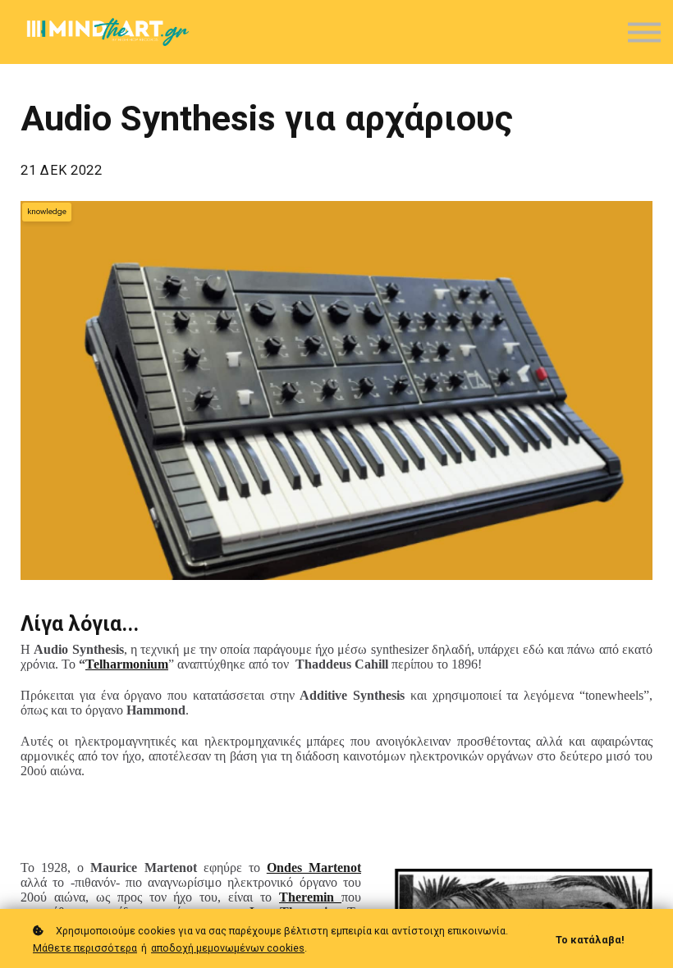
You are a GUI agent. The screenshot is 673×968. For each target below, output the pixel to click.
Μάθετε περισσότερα (85, 948)
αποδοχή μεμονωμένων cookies (227, 948)
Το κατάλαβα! (590, 940)
